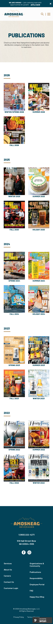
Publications (35, 572)
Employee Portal (37, 584)
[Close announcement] (50, 3)
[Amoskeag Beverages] (26, 523)
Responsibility (36, 578)
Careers (7, 576)
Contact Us (9, 582)
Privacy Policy (18, 617)
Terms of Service (33, 617)
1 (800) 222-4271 (26, 534)
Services (8, 563)
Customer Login (11, 588)
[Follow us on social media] (24, 552)
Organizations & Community (37, 564)
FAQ (31, 590)
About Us (8, 569)
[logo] (13, 14)
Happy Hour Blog (37, 597)
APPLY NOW (35, 5)
